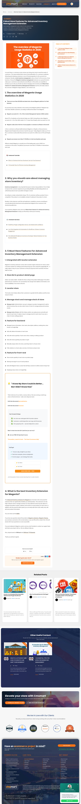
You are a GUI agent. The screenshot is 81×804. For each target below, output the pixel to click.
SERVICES (24, 4)
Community (63, 762)
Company (45, 762)
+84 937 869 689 (23, 796)
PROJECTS (31, 4)
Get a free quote (66, 745)
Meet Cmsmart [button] (63, 755)
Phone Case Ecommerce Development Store (11, 778)
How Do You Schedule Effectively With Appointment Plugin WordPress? (13, 595)
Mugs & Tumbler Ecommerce (12, 759)
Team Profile (45, 760)
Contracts (26, 764)
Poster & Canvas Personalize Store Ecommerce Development (12, 763)
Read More (16, 674)
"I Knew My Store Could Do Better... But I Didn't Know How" (66, 61)
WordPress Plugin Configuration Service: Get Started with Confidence (25, 224)
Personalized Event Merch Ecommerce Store (11, 772)
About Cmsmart (64, 759)
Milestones (26, 767)
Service (44, 764)
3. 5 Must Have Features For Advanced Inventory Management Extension (66, 57)
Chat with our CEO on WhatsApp (67, 749)
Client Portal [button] (27, 755)
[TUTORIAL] (15, 648)
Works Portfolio (46, 759)
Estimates (26, 762)
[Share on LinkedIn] (4, 37)
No (31, 551)
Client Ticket (26, 760)
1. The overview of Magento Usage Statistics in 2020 (65, 49)
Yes (25, 551)
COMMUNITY (46, 4)
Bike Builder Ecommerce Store (12, 760)
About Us (54, 4)
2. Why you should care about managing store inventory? (66, 53)
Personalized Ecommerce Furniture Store (11, 766)
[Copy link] (7, 37)
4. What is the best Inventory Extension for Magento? (67, 66)
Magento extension (33, 518)
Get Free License (61, 3)
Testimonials (63, 760)
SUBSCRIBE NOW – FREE (27, 471)
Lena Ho (39, 597)
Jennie (13, 598)
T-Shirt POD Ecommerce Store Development (12, 781)
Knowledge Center (46, 766)
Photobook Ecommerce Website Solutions (12, 775)
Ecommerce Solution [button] (10, 755)
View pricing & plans (28, 562)
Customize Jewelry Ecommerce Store (12, 769)
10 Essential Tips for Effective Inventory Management (21, 165)
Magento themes (43, 518)
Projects (26, 766)
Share (42, 556)
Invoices (44, 767)
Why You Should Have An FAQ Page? (39, 594)
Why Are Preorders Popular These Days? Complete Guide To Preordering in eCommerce (65, 596)
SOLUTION (38, 4)
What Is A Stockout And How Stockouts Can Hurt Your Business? (24, 160)
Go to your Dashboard (29, 759)
